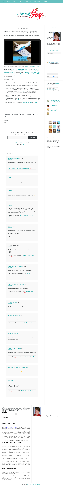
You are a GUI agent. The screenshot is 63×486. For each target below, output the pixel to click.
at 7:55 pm (10, 349)
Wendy (10, 190)
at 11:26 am (10, 205)
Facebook (25, 102)
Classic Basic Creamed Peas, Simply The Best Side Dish (55, 101)
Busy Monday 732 (54, 134)
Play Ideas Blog (12, 302)
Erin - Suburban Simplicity (16, 266)
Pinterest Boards (22, 99)
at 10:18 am (10, 227)
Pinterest (30, 102)
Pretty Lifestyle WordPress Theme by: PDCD (34, 484)
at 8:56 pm (10, 285)
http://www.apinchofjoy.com (12, 427)
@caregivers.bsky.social (51, 89)
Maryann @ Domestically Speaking (18, 367)
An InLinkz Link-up (7, 107)
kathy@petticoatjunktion (16, 284)
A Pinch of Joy (31, 13)
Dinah (10, 177)
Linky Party (25, 144)
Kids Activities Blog (14, 315)
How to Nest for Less (14, 348)
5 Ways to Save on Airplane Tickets (32, 66)
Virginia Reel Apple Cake (18, 75)
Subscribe (32, 137)
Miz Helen (11, 380)
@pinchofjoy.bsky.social (54, 85)
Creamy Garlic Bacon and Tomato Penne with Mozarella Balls (26, 73)
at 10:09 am (10, 159)
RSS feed (35, 102)
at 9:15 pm (10, 267)
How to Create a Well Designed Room (19, 69)
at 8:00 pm (10, 303)
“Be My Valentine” (21, 36)
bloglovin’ (8, 103)
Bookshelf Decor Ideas (22, 70)
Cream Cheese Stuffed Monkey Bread (20, 68)
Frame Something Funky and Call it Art (32, 72)
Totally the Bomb (13, 333)
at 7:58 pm (10, 316)
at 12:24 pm (10, 192)
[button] (19, 60)
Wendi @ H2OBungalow (14, 158)
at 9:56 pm (10, 246)
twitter (12, 103)
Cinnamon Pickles (54, 105)
